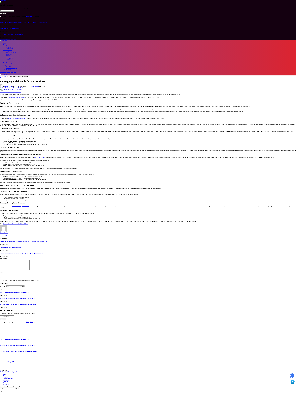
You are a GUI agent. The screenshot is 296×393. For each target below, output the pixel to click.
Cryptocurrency (10, 48)
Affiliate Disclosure (8, 378)
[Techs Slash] (3, 40)
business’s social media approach (17, 97)
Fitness (8, 59)
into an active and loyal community (20, 206)
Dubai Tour (9, 61)
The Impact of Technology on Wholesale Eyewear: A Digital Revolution (18, 298)
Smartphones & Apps (11, 68)
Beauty (8, 55)
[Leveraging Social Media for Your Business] (11, 89)
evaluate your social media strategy (16, 118)
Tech (7, 45)
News (4, 44)
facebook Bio (9, 58)
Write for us (6, 384)
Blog (1, 77)
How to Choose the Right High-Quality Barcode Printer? (15, 292)
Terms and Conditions (8, 382)
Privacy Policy (29, 16)
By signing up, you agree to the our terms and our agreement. (20, 16)
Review (5, 65)
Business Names (10, 63)
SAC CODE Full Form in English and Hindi (11, 34)
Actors (7, 51)
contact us (5, 377)
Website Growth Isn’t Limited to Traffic (10, 28)
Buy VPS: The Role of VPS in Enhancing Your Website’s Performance (18, 304)
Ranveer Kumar (8, 86)
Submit (16, 388)
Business (5, 62)
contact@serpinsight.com (10, 362)
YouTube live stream (39, 157)
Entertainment (7, 50)
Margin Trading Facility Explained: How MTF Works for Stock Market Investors (21, 253)
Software (8, 66)
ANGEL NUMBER (11, 52)
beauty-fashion (9, 57)
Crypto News (9, 47)
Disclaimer (5, 381)
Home (4, 43)
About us (5, 376)
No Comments (35, 86)
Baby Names (9, 54)
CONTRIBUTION (7, 69)
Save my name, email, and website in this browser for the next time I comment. (21, 280)
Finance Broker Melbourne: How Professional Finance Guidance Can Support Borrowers (23, 22)
